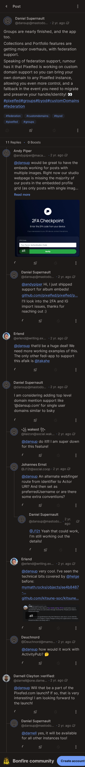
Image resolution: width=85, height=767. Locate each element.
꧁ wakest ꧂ (33, 429)
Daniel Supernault (30, 18)
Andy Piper (23, 151)
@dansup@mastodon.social (32, 23)
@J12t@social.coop (35, 469)
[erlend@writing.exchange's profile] (6, 336)
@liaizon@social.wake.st (38, 434)
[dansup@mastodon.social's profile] (8, 21)
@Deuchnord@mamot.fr (38, 642)
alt (23, 250)
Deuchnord (30, 637)
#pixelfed (12, 121)
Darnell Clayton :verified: (34, 676)
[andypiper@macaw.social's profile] (6, 153)
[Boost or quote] (30, 130)
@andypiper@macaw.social (31, 155)
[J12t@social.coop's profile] (14, 466)
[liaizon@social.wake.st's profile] (14, 431)
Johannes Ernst (34, 465)
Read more (22, 194)
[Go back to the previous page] (6, 6)
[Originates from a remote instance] (67, 23)
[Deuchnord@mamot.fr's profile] (14, 639)
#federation (13, 116)
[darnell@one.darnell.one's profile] (6, 678)
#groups (29, 121)
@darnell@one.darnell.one (31, 680)
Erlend (19, 334)
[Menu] (77, 6)
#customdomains (37, 116)
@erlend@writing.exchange (31, 338)
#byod (58, 116)
